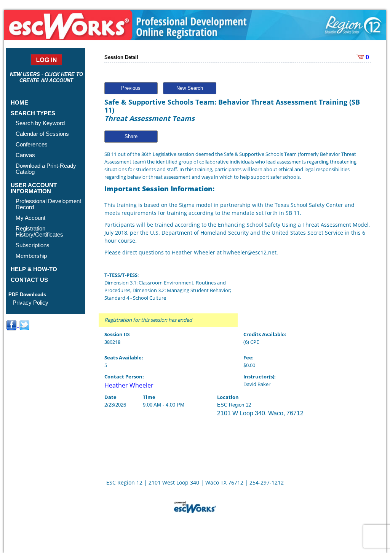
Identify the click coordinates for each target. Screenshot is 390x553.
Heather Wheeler (128, 385)
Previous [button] (131, 88)
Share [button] (131, 136)
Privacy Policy (30, 302)
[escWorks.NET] (195, 506)
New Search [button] (189, 88)
